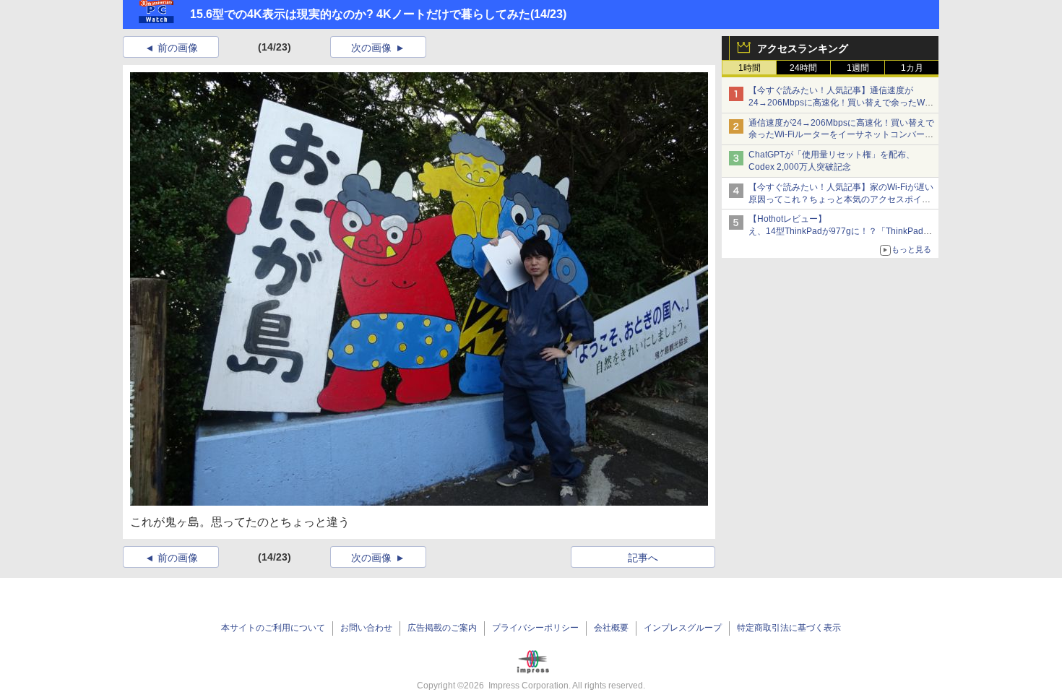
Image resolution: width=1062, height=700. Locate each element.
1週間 (858, 68)
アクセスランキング (802, 48)
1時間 (749, 68)
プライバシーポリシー (535, 628)
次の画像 (371, 47)
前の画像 (177, 47)
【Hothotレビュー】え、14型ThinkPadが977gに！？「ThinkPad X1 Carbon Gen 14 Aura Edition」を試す (835, 231)
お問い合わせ (366, 628)
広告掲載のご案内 (442, 628)
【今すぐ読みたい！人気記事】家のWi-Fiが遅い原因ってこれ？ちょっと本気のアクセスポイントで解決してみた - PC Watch (840, 199)
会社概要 (611, 628)
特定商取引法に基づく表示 (789, 628)
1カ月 (912, 68)
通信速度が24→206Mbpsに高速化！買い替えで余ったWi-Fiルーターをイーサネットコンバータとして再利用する (841, 135)
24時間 (803, 68)
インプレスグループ (683, 628)
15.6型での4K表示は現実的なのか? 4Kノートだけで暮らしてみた (360, 14)
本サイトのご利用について (273, 628)
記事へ (643, 557)
